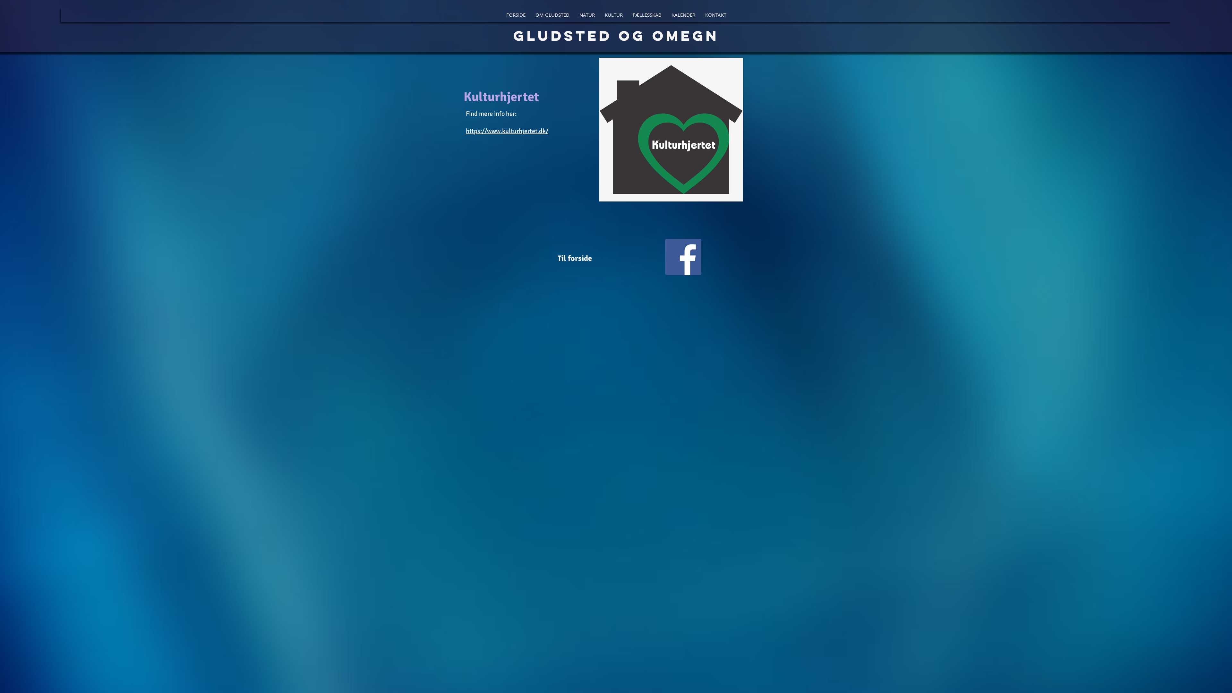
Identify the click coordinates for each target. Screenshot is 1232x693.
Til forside (575, 258)
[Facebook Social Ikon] (683, 257)
